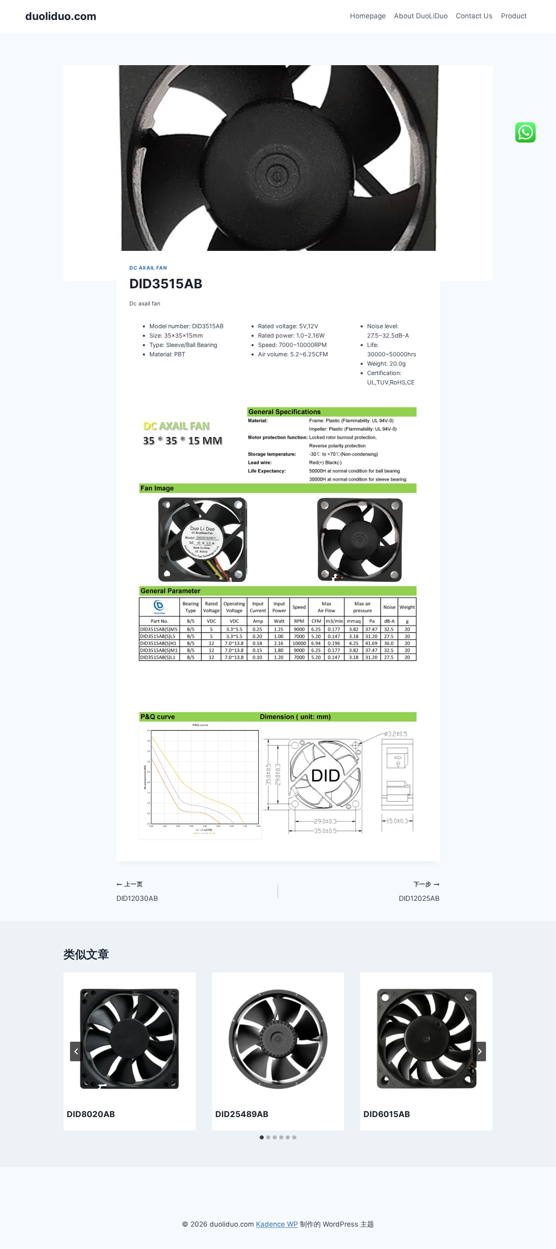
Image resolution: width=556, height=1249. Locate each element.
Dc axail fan (148, 268)
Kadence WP (277, 1224)
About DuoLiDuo (421, 16)
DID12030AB (137, 891)
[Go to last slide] (76, 1051)
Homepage (368, 16)
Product (514, 16)
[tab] (262, 1137)
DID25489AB (241, 1114)
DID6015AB (386, 1114)
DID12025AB (419, 891)
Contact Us (474, 16)
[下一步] (479, 1051)
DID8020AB (91, 1114)
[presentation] (129, 1038)
